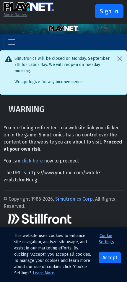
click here (32, 161)
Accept (109, 257)
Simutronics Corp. (74, 199)
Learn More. (44, 272)
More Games (15, 14)
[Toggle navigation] (12, 42)
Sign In (109, 11)
